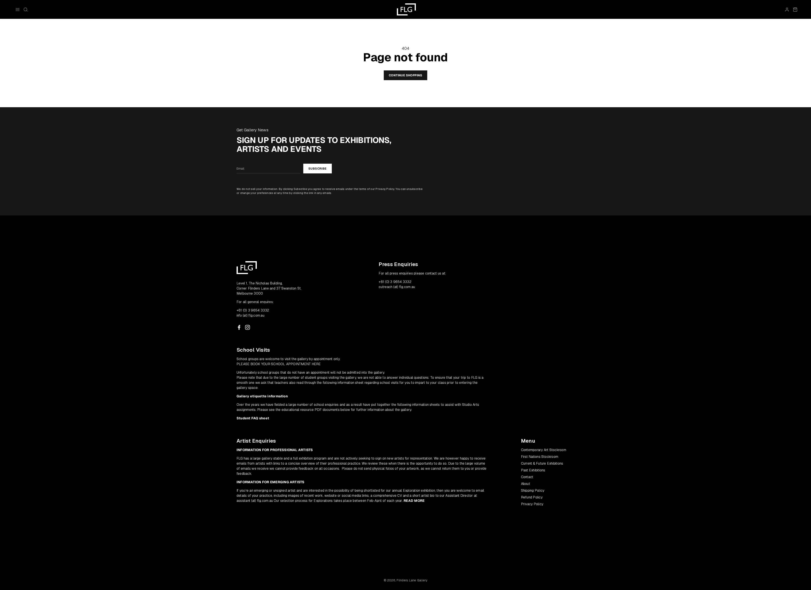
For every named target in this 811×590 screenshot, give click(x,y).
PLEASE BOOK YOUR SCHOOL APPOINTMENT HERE (279, 364)
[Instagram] (247, 327)
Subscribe (317, 168)
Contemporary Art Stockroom (543, 450)
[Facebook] (239, 327)
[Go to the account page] (787, 9)
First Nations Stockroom (539, 456)
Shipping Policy (532, 490)
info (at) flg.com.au (250, 315)
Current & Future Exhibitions (542, 463)
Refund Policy (532, 497)
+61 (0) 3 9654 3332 (253, 310)
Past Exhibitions (533, 470)
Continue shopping (405, 75)
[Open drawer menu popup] (18, 9)
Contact (527, 477)
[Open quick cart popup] (795, 9)
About (525, 484)
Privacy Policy (385, 189)
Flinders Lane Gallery (412, 580)
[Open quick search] (26, 9)
